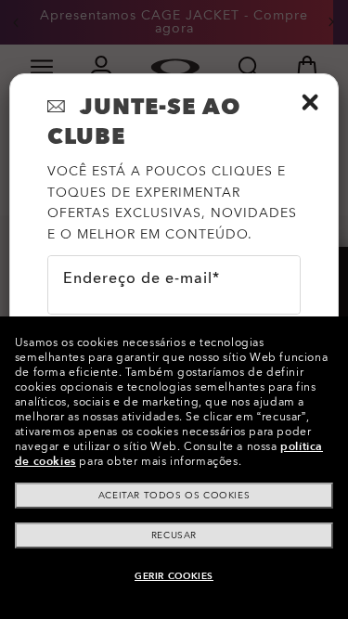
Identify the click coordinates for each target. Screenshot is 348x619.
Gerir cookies (174, 576)
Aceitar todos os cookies (174, 495)
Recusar (174, 535)
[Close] (310, 102)
